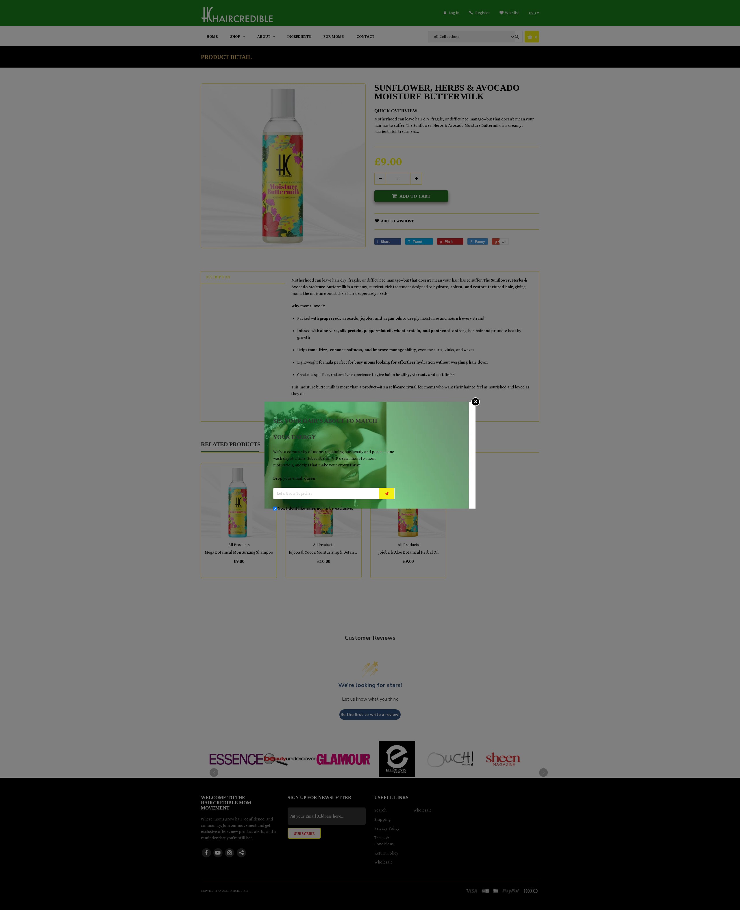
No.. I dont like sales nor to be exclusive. (315, 508)
